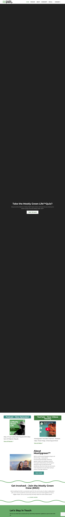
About (38, 1)
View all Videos (38, 443)
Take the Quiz (32, 212)
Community (44, 1)
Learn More (33, 497)
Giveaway (57, 1)
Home (27, 1)
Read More (38, 473)
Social (50, 1)
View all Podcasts (8, 441)
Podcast (32, 1)
